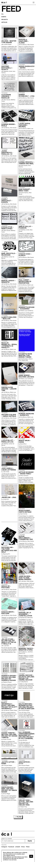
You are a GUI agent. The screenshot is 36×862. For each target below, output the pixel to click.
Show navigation (33, 2)
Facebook (11, 847)
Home (3, 2)
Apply (30, 841)
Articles (4, 22)
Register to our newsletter (6, 838)
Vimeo (23, 847)
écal (6, 834)
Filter (18, 817)
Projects (4, 19)
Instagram (4, 847)
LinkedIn (17, 847)
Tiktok (28, 847)
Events (3, 17)
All (2, 14)
